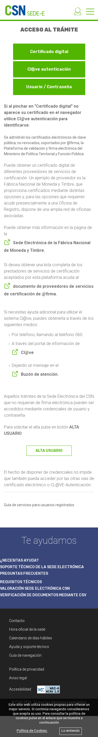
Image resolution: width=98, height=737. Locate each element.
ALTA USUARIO (49, 450)
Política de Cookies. (32, 731)
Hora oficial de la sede (27, 629)
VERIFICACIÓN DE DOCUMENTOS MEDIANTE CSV (43, 595)
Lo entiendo (70, 731)
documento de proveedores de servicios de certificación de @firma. (49, 290)
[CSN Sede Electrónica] (22, 7)
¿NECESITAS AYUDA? (19, 560)
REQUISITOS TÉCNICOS (21, 582)
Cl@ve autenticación (49, 69)
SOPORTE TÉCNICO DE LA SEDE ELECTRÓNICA (42, 567)
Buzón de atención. (40, 374)
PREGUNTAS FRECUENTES (24, 573)
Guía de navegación (25, 655)
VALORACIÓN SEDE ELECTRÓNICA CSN (35, 588)
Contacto (17, 621)
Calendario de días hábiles (30, 638)
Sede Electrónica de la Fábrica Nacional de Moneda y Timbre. (47, 246)
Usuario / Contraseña (49, 86)
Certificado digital (49, 51)
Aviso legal (18, 678)
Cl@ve (27, 352)
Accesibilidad (20, 689)
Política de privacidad (26, 669)
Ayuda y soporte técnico (29, 647)
